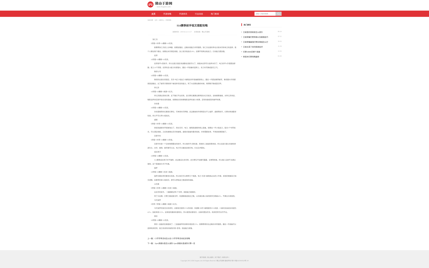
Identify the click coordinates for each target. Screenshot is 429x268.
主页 (153, 14)
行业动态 (199, 14)
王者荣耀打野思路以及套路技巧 (255, 37)
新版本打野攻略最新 (251, 57)
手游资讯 (183, 14)
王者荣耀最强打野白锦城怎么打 (255, 42)
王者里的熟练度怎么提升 (253, 32)
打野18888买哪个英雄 (251, 52)
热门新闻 (215, 14)
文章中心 (161, 20)
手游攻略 (167, 14)
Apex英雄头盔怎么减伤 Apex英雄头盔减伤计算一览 (175, 243)
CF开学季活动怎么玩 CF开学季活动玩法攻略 (172, 238)
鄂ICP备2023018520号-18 (239, 261)
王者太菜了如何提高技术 (253, 47)
